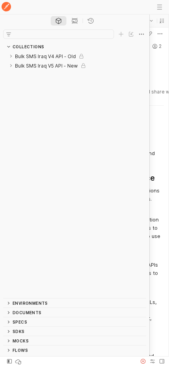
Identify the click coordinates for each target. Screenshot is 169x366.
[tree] (74, 174)
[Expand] (11, 56)
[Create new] (121, 34)
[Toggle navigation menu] (159, 7)
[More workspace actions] (160, 34)
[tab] (58, 21)
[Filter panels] (8, 34)
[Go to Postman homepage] (6, 7)
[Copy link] (150, 34)
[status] (19, 361)
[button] (162, 20)
